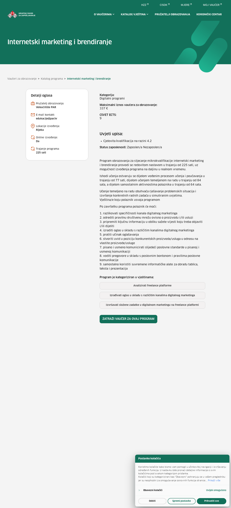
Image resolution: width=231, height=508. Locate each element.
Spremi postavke (181, 501)
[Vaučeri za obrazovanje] (21, 14)
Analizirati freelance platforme (152, 285)
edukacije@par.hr (46, 118)
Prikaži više (214, 480)
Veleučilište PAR (46, 107)
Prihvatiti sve (211, 501)
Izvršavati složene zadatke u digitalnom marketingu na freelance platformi (152, 305)
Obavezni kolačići (152, 490)
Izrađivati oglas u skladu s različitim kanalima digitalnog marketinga (152, 295)
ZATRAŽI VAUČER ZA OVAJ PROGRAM (128, 319)
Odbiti (152, 501)
